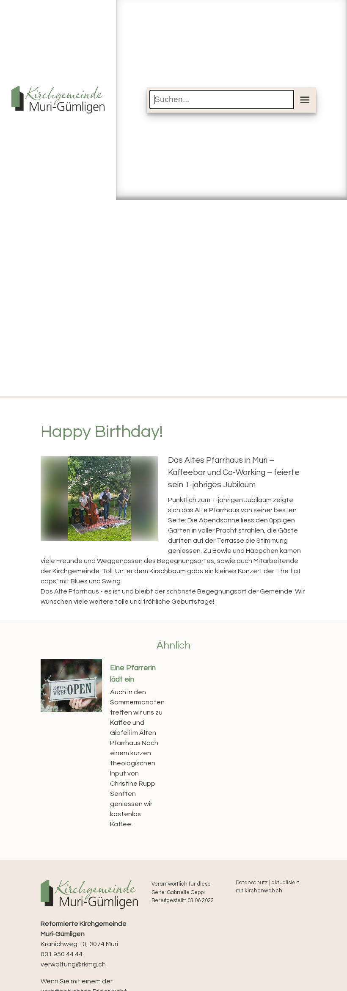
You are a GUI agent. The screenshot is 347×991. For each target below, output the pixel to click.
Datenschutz (252, 883)
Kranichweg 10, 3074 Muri (84, 933)
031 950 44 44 (62, 954)
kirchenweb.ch (263, 891)
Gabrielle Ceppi (186, 892)
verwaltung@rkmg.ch (73, 964)
